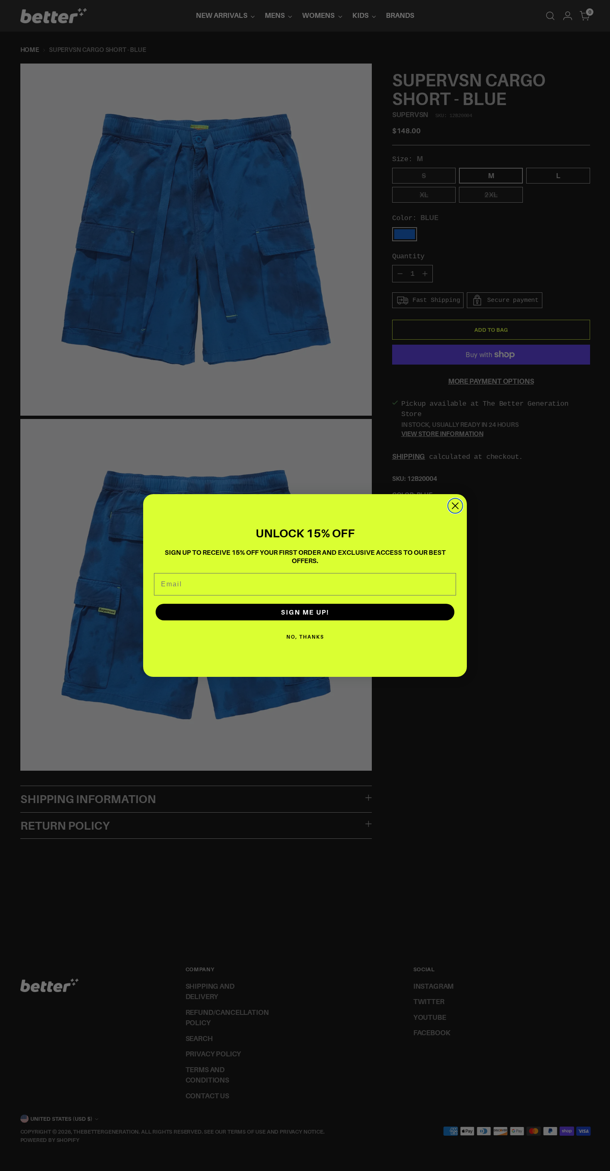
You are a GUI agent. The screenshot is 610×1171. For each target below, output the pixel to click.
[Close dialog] (455, 505)
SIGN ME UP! (305, 612)
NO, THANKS (305, 637)
